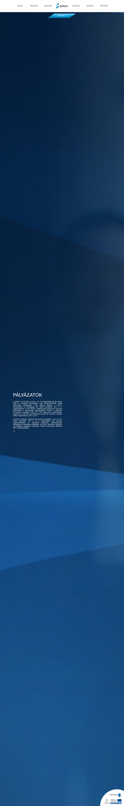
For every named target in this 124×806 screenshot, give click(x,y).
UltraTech (89, 6)
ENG (106, 6)
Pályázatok (34, 6)
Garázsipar (76, 6)
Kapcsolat (48, 6)
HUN (101, 6)
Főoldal (20, 6)
